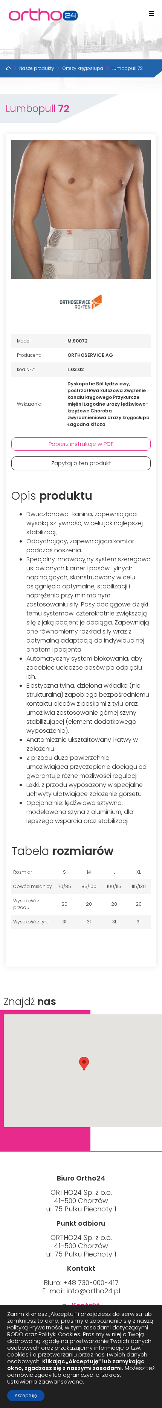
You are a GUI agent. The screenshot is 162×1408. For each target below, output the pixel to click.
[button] (84, 1064)
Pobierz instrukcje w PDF (81, 444)
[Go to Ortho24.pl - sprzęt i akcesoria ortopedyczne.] (8, 68)
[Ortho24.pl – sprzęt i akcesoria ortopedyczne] (81, 14)
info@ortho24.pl (93, 1291)
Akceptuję (26, 1395)
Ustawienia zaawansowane (45, 1381)
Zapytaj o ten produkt (81, 463)
